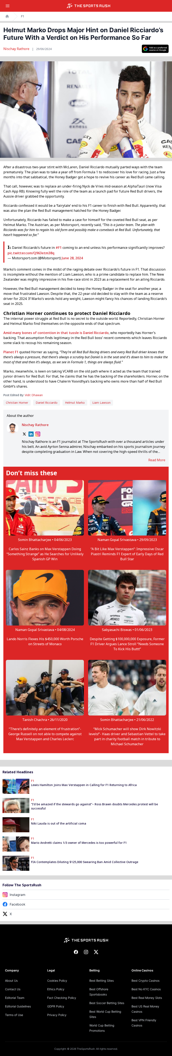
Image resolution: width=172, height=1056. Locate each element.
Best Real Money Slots (147, 997)
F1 (22, 16)
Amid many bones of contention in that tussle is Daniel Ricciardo (56, 332)
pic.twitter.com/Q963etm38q (31, 253)
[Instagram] (37, 434)
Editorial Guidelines (18, 1006)
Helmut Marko (75, 403)
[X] (24, 434)
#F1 (59, 247)
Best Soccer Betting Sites (106, 1003)
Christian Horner (17, 403)
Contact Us (12, 989)
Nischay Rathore (16, 48)
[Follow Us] (155, 49)
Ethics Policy (55, 989)
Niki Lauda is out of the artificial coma (58, 823)
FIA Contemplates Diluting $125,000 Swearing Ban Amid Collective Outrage (84, 862)
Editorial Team (14, 997)
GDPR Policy (55, 1006)
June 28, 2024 (72, 258)
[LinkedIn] (31, 434)
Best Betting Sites (101, 980)
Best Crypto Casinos (145, 980)
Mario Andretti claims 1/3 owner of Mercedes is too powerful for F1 (79, 843)
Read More (156, 460)
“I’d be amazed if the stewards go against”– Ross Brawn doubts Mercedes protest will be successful (94, 806)
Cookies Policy (57, 980)
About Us (11, 980)
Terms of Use (14, 1015)
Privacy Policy (56, 1015)
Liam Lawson (101, 403)
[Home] (88, 5)
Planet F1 (10, 352)
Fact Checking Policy (61, 997)
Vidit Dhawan (34, 395)
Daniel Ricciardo (46, 403)
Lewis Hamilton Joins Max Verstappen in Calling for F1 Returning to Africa (84, 785)
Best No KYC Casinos (146, 989)
